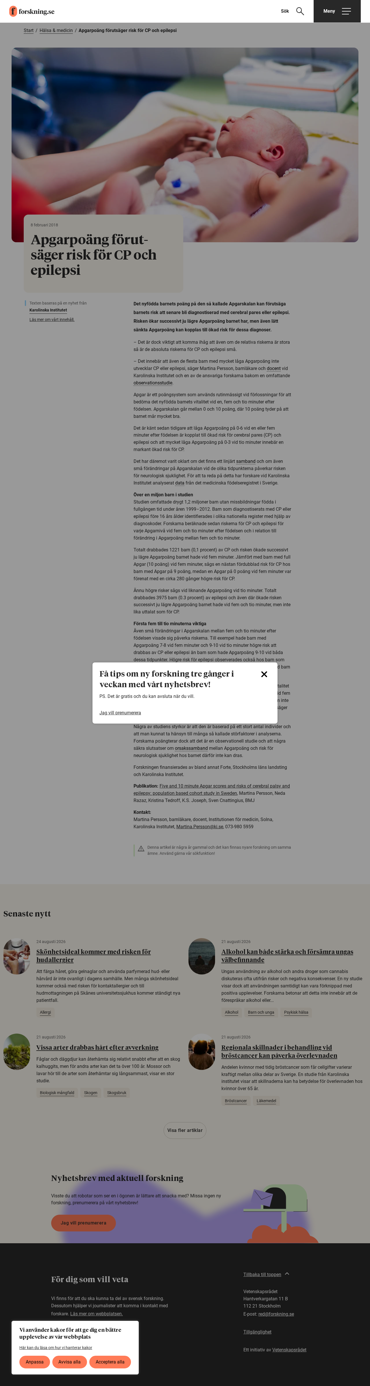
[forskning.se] (27, 11)
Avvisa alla (69, 1362)
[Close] (264, 674)
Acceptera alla (110, 1362)
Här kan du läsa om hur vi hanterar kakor (55, 1347)
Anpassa (35, 1362)
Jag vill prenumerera (120, 712)
